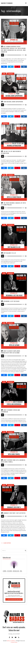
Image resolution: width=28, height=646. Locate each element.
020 (4, 323)
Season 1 (10, 73)
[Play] (2, 55)
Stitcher (9, 570)
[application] (14, 55)
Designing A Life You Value (11, 301)
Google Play (16, 570)
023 (4, 175)
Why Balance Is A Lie (9, 253)
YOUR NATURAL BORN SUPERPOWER (13, 102)
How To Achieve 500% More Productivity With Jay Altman (10, 352)
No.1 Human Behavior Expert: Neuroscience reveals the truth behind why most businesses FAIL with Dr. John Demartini (13, 49)
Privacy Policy (14, 642)
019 (4, 382)
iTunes (4, 570)
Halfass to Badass (6, 3)
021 (4, 273)
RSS (21, 570)
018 (4, 432)
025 (4, 73)
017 (4, 485)
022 (4, 225)
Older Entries (7, 543)
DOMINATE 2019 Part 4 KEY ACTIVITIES (14, 513)
